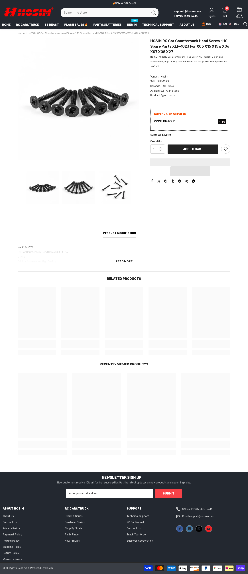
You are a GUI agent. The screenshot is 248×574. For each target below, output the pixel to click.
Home (21, 33)
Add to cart (193, 148)
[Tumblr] (172, 181)
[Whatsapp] (193, 181)
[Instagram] (189, 528)
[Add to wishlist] (225, 149)
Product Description (119, 233)
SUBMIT (168, 493)
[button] (190, 171)
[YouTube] (208, 528)
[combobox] (105, 12)
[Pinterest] (165, 181)
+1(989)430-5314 (201, 509)
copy (222, 121)
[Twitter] (158, 181)
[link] (37, 346)
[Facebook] (152, 181)
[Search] (109, 12)
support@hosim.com (201, 516)
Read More (124, 261)
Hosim (164, 76)
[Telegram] (179, 181)
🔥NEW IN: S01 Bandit (124, 3)
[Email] (186, 181)
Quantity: (156, 141)
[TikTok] (199, 528)
